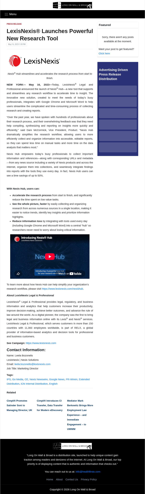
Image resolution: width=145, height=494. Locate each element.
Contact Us (71, 479)
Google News (56, 379)
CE (26, 379)
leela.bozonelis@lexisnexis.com (32, 364)
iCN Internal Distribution (34, 383)
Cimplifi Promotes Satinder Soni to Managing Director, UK (19, 405)
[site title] (72, 445)
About (59, 479)
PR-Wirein (71, 379)
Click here (104, 53)
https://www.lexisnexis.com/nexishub (62, 288)
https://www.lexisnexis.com (41, 343)
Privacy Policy (89, 479)
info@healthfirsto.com (88, 471)
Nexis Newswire (39, 379)
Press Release (14, 24)
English (53, 383)
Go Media (17, 379)
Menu (12, 14)
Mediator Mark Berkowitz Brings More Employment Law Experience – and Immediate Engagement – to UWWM (80, 415)
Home (49, 479)
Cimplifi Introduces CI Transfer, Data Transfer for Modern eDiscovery (50, 405)
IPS (9, 379)
